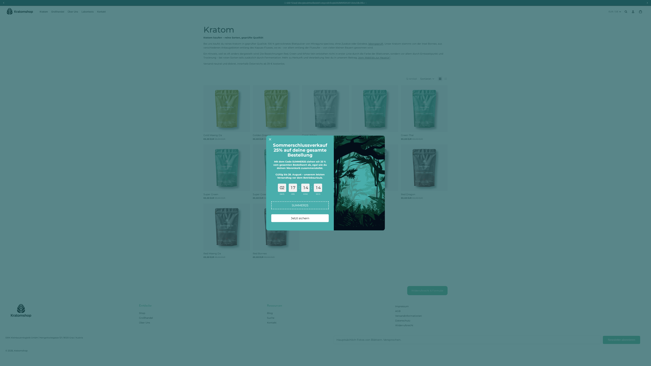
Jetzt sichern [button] (300, 218)
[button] (300, 205)
